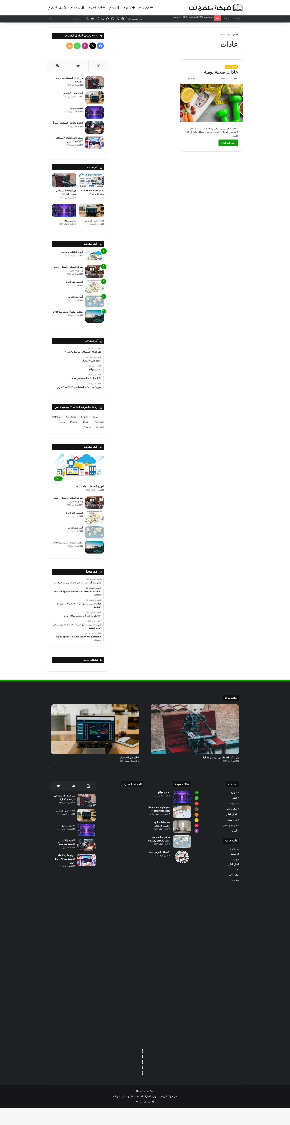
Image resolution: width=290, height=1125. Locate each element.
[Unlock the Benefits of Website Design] (91, 180)
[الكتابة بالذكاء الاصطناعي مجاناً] (94, 127)
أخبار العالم (97, 7)
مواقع (129, 7)
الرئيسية (145, 7)
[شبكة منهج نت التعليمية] (215, 8)
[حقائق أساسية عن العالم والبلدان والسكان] (182, 841)
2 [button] (142, 1056)
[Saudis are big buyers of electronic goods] (182, 812)
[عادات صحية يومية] (211, 103)
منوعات (77, 7)
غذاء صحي (231, 66)
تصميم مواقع (76, 108)
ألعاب (234, 830)
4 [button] (142, 1067)
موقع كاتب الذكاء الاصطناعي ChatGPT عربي (64, 859)
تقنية (114, 7)
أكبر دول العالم (75, 297)
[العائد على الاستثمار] (94, 97)
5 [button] (142, 1073)
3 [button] (142, 1062)
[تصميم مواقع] (94, 112)
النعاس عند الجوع (74, 282)
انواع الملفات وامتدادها (72, 252)
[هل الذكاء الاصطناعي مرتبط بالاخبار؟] (94, 82)
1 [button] (142, 1051)
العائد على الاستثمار (73, 93)
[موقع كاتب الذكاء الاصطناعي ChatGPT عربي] (94, 142)
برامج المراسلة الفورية (203, 17)
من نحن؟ (234, 848)
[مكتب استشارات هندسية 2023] (94, 316)
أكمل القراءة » (228, 143)
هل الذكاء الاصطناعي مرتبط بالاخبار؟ (221, 757)
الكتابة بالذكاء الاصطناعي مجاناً (68, 123)
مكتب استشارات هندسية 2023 (68, 312)
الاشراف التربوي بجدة (159, 852)
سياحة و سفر (230, 825)
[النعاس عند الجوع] (94, 286)
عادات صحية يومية (221, 72)
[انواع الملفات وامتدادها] (94, 256)
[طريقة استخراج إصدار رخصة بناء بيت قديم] (94, 271)
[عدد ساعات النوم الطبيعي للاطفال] (182, 826)
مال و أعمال (57, 7)
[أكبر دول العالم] (94, 301)
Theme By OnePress (145, 1091)
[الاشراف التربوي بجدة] (182, 856)
